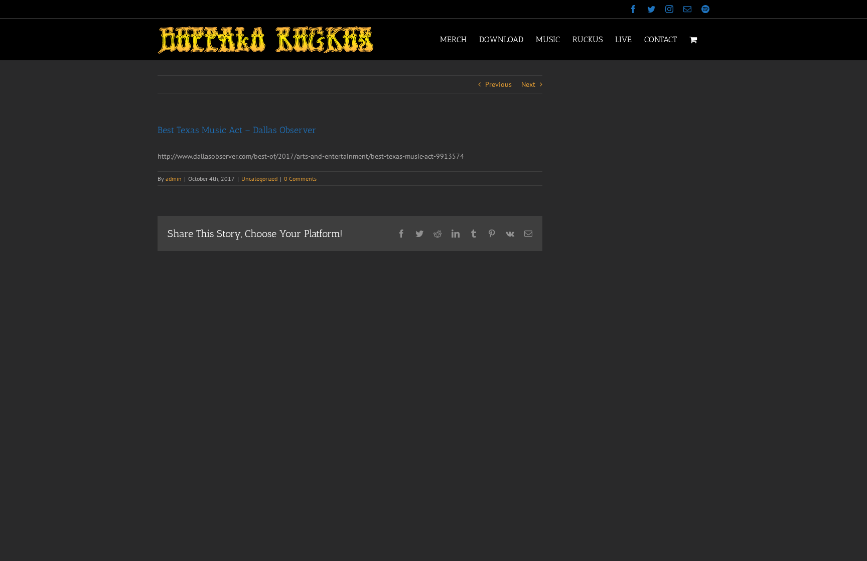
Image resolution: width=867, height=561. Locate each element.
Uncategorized (259, 178)
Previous (498, 84)
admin (174, 178)
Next (528, 84)
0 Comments (300, 178)
